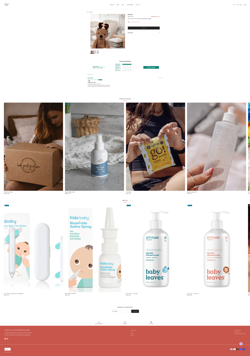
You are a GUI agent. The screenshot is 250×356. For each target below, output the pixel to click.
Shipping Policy (238, 330)
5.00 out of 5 (102, 67)
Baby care (125, 200)
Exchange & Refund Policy (240, 333)
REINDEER (91, 12)
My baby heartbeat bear (134, 21)
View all (125, 100)
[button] (118, 64)
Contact (132, 333)
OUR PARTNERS (130, 4)
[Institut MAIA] (6, 4)
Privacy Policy (237, 332)
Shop (132, 332)
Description (130, 32)
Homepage (133, 330)
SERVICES (112, 4)
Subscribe (135, 311)
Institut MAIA (9, 352)
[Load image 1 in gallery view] (107, 31)
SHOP (118, 4)
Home (88, 12)
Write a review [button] (151, 67)
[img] (90, 78)
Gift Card (138, 4)
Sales (123, 4)
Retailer (132, 335)
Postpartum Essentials (125, 98)
